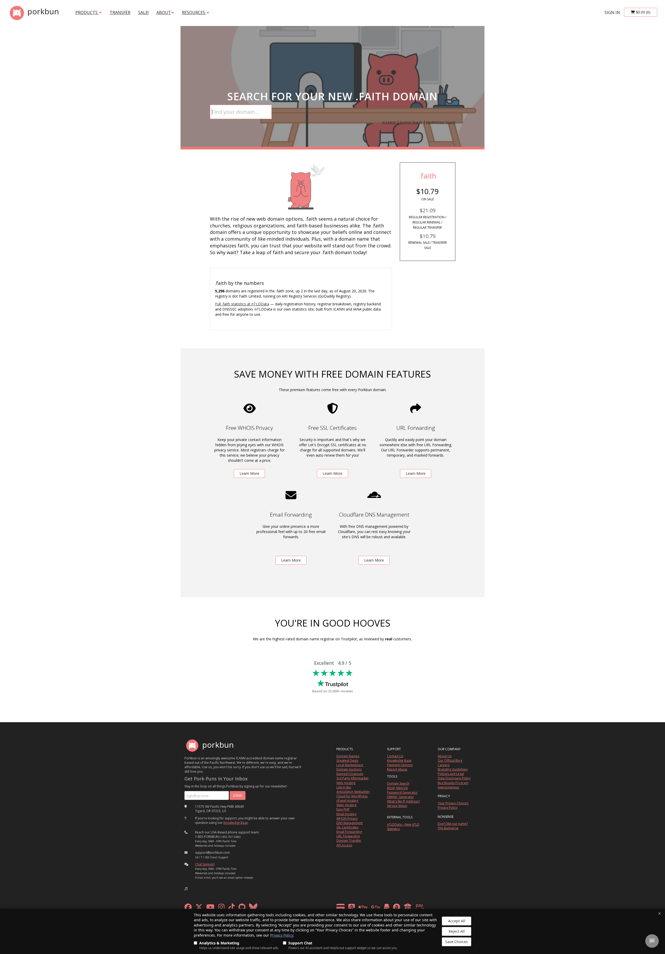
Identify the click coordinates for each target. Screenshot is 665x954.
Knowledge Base (235, 822)
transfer (120, 12)
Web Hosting (345, 783)
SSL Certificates (347, 827)
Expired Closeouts (349, 774)
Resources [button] (194, 12)
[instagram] (221, 908)
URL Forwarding (348, 836)
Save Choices (456, 941)
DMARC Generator (400, 797)
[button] (186, 888)
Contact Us (395, 756)
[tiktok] (231, 908)
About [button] (163, 12)
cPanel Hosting (347, 800)
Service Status (397, 806)
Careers (443, 765)
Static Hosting (346, 805)
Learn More (249, 473)
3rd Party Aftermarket (352, 778)
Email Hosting (346, 814)
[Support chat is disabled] (652, 941)
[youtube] (210, 908)
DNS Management (349, 823)
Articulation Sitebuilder (353, 791)
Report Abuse (397, 769)
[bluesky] (253, 908)
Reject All (457, 931)
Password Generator (402, 792)
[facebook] (188, 908)
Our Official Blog (450, 760)
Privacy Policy (281, 935)
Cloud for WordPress (352, 796)
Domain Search (398, 783)
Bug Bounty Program (453, 783)
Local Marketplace (349, 765)
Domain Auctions (349, 769)
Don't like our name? (453, 823)
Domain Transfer (348, 840)
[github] (241, 908)
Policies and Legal (451, 774)
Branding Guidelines (453, 769)
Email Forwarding (349, 832)
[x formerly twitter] (199, 908)
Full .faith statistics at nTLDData (242, 303)
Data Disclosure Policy (454, 778)
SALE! (143, 12)
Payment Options (400, 765)
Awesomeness (448, 787)
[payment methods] (381, 908)
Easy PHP (343, 809)
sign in (612, 12)
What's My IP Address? (403, 801)
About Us (444, 756)
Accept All (456, 920)
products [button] (87, 12)
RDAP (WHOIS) (397, 788)
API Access (344, 845)
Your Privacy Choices (453, 803)
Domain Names (347, 756)
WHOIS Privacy (347, 818)
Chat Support (205, 864)
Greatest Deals (347, 760)
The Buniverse (448, 828)
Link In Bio (343, 787)
